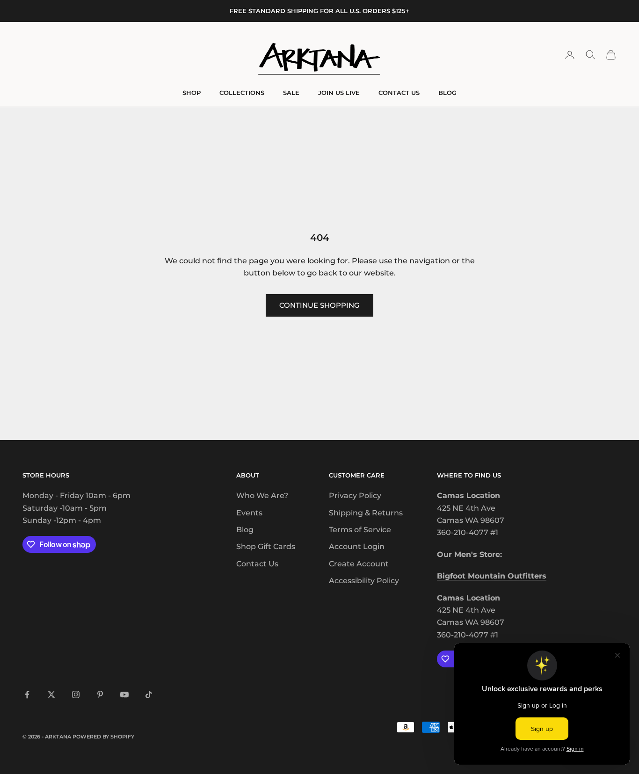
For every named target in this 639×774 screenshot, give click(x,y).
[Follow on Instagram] (75, 694)
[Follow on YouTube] (124, 694)
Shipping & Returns (366, 512)
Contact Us (257, 563)
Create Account (359, 563)
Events (249, 512)
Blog (245, 529)
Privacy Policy (355, 495)
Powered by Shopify (103, 736)
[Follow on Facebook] (27, 694)
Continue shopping (319, 305)
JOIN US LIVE (339, 92)
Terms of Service (360, 529)
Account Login (357, 546)
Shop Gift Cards (265, 546)
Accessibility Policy (364, 580)
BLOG (447, 92)
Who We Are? (262, 495)
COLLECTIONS (241, 92)
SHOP (191, 92)
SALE (291, 92)
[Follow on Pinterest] (100, 694)
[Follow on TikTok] (148, 694)
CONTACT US (399, 92)
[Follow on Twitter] (51, 694)
